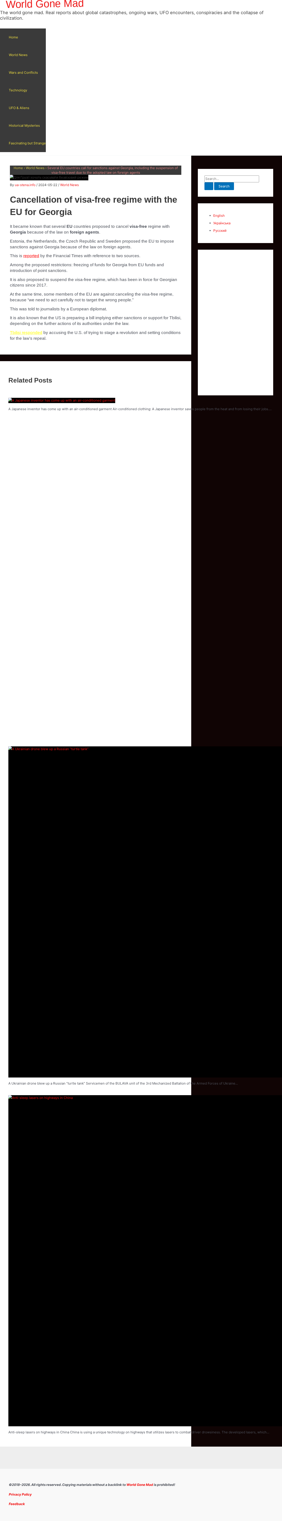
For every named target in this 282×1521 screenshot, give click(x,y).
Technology (18, 90)
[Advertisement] (235, 322)
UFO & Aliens (19, 108)
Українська (221, 223)
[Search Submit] (208, 186)
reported (31, 255)
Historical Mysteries (24, 125)
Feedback (17, 1504)
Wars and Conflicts (23, 72)
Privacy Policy (20, 1494)
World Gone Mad (139, 1485)
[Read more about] (61, 400)
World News (18, 55)
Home (13, 37)
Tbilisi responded (26, 332)
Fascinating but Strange (27, 143)
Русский (219, 230)
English (219, 215)
